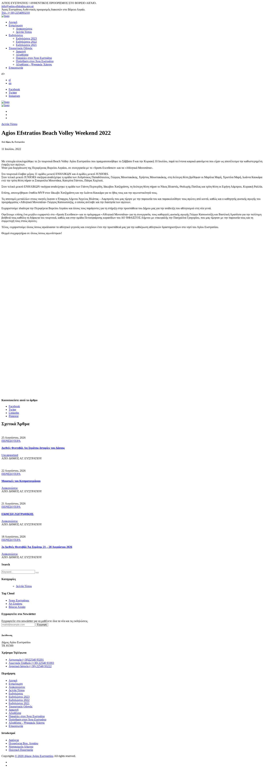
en (10, 83)
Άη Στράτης (15, 603)
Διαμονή (21, 51)
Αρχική (13, 22)
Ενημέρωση (16, 25)
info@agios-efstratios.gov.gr (17, 6)
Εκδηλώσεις (16, 35)
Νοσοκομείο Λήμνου (21, 746)
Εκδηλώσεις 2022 (26, 41)
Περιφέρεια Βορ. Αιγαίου (23, 743)
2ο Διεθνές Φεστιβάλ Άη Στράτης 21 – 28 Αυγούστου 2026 (36, 546)
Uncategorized (9, 455)
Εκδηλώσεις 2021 (26, 44)
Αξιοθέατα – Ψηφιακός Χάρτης (34, 64)
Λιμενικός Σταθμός (31, 662)
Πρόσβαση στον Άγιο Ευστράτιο (35, 61)
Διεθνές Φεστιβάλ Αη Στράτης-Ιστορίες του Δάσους (33, 447)
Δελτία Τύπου (24, 31)
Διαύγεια (14, 740)
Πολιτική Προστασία (21, 749)
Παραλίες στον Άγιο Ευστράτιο (34, 57)
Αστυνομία (26, 659)
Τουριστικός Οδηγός (20, 48)
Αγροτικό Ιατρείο (30, 666)
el (10, 79)
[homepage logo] (5, 16)
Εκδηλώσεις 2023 (26, 38)
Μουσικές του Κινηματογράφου (21, 480)
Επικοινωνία (16, 67)
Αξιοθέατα (22, 54)
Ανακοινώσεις (24, 28)
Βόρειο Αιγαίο (17, 606)
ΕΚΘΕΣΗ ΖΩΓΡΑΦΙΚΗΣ (17, 514)
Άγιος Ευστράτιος (19, 600)
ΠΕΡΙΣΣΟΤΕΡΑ (11, 440)
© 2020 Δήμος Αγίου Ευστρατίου (34, 756)
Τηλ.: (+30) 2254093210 (15, 12)
